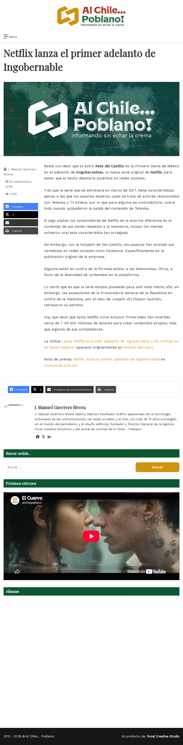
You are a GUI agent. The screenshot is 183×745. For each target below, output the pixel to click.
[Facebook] (38, 437)
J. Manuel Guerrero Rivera (60, 407)
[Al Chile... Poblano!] (91, 16)
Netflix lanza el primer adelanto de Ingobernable (117, 359)
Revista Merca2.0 (138, 347)
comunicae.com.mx (60, 365)
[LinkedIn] (49, 437)
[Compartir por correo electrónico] (21, 222)
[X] (43, 437)
